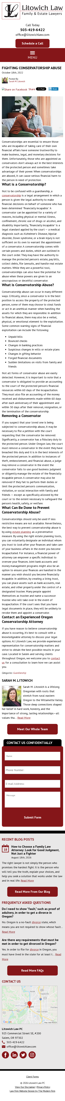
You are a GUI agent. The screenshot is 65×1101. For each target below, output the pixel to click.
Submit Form (32, 817)
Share (31, 89)
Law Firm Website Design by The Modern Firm (32, 1090)
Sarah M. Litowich (17, 680)
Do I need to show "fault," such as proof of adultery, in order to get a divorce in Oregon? (31, 912)
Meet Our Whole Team (32, 729)
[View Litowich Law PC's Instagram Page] (32, 1055)
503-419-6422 (32, 29)
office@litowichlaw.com (32, 35)
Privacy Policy (43, 1087)
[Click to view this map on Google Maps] (29, 1023)
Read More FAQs (32, 970)
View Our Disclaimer (25, 1087)
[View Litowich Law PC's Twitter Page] (24, 1055)
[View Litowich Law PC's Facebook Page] (6, 1055)
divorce (36, 922)
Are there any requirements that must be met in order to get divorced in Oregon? (30, 942)
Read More (23, 717)
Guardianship (19, 672)
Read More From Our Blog (32, 892)
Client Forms (32, 1076)
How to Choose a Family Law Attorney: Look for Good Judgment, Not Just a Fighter (35, 850)
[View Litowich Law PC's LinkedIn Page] (15, 1055)
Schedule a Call (32, 43)
